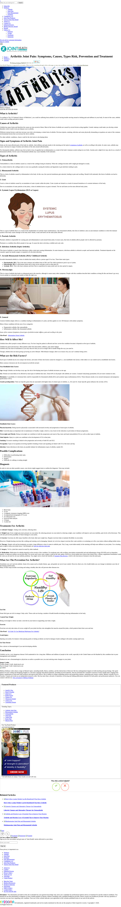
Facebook (10, 35)
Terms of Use (8, 874)
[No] (65, 787)
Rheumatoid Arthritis (11, 712)
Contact (6, 869)
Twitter (10, 33)
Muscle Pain (9, 720)
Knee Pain (8, 719)
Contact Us (7, 23)
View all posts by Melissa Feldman (23, 678)
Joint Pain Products (9, 18)
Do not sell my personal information (10, 40)
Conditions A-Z (8, 16)
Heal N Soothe (9, 692)
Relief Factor (9, 695)
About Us (7, 21)
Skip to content (4, 41)
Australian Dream (10, 702)
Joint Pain (10, 11)
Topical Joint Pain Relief (11, 19)
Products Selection (9, 884)
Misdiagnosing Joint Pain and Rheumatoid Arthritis (20, 825)
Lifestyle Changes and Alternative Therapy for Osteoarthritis (23, 810)
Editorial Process (9, 25)
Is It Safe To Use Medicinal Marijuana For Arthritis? (23, 631)
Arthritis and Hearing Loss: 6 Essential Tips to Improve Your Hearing (26, 817)
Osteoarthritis (9, 714)
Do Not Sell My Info (10, 891)
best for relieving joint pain (42, 546)
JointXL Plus (9, 690)
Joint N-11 (8, 694)
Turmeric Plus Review (61, 556)
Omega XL (8, 697)
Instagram (10, 37)
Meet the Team (8, 881)
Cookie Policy (8, 890)
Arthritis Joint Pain (10, 710)
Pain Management (13, 13)
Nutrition (10, 14)
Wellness (6, 8)
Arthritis (10, 9)
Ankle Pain (8, 717)
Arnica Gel (8, 700)
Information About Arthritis (16, 335)
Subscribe (7, 6)
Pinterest (10, 31)
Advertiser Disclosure (82, 65)
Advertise (7, 876)
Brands (6, 28)
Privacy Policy (8, 873)
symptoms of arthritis (76, 145)
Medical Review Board (11, 26)
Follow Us (7, 30)
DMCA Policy (8, 888)
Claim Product (8, 878)
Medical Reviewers (9, 883)
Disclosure (7, 886)
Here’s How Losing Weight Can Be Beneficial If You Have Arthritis (25, 803)
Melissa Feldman (16, 63)
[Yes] (56, 787)
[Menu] (1, 45)
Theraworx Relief (10, 699)
